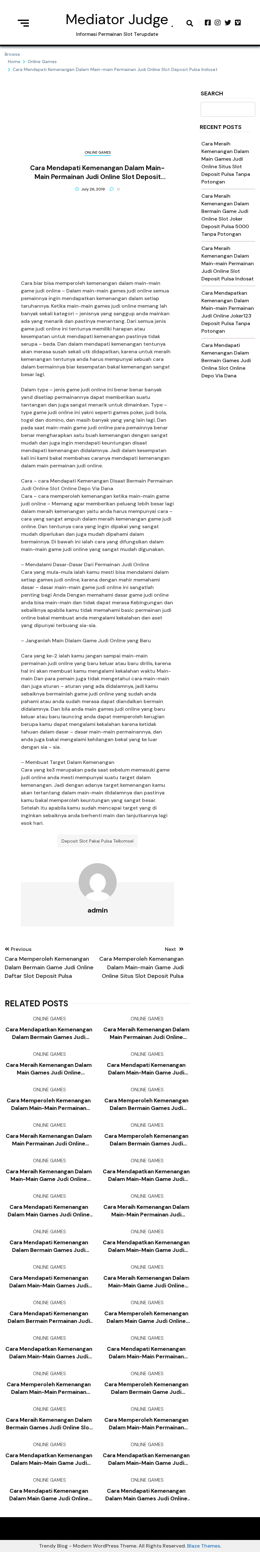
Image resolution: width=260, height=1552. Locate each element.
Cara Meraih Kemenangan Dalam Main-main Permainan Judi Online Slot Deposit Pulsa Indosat (227, 263)
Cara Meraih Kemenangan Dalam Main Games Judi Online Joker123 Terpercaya (49, 1068)
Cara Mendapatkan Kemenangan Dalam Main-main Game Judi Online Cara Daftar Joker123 (146, 1246)
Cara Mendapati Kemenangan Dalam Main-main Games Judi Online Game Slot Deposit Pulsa (48, 1281)
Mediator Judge (117, 19)
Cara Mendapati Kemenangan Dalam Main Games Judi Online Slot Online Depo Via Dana (146, 1494)
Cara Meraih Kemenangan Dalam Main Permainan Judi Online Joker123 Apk (49, 1139)
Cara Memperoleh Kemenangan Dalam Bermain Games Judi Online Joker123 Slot (146, 1104)
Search (212, 94)
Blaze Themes (203, 1545)
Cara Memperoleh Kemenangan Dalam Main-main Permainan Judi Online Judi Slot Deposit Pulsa (146, 1423)
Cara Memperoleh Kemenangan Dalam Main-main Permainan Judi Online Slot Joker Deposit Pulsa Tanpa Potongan (49, 1388)
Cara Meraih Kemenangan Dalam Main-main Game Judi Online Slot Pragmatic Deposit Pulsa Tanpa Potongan (49, 1175)
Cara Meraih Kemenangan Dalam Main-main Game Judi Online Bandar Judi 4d (146, 1281)
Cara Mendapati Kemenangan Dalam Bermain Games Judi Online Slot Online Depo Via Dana (226, 360)
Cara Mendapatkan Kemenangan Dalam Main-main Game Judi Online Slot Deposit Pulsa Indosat (146, 1175)
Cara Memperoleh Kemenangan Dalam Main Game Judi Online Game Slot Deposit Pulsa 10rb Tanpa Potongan (146, 1317)
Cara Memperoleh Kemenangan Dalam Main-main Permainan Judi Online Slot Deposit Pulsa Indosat (49, 1104)
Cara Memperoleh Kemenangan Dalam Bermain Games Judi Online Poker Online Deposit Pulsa (146, 1139)
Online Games (98, 152)
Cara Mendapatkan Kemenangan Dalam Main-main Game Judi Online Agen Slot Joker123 (146, 1459)
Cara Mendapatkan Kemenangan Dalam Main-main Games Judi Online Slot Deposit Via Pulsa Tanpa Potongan (48, 1352)
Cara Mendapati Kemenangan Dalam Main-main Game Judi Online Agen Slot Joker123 (146, 1068)
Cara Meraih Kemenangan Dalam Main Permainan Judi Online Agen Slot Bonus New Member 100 (146, 1033)
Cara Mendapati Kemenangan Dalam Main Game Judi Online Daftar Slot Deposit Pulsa (48, 1494)
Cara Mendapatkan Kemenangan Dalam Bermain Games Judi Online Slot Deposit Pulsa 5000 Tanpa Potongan (48, 1033)
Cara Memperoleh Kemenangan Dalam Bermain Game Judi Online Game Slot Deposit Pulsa (146, 1388)
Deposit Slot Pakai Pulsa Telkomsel (97, 841)
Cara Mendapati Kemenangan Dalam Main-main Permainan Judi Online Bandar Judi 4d (146, 1352)
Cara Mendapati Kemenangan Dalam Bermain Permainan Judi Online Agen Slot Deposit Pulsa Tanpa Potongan (49, 1317)
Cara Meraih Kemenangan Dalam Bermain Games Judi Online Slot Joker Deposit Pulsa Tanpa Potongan (49, 1423)
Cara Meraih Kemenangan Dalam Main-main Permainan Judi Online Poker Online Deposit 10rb (146, 1210)
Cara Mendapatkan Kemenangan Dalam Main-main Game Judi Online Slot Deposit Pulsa (48, 1459)
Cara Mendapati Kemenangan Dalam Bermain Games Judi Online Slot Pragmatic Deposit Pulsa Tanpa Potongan (49, 1246)
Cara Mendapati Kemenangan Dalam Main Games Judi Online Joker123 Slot (49, 1210)
